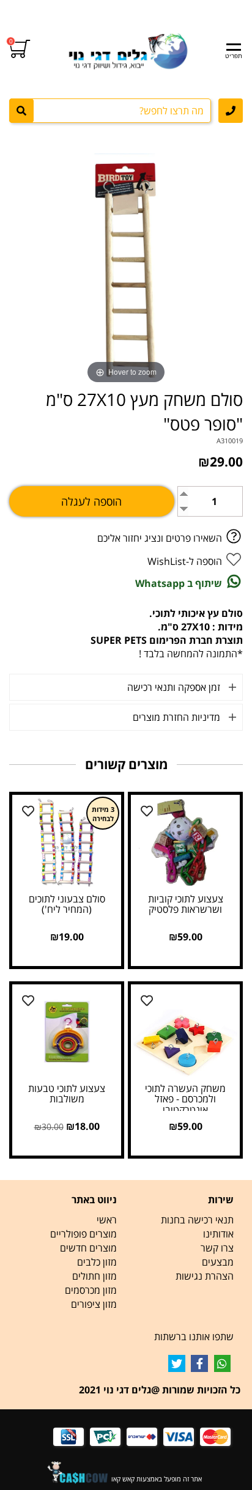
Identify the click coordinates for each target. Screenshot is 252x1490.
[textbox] (184, 1199)
